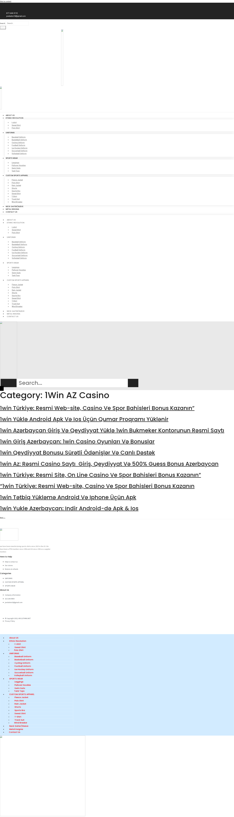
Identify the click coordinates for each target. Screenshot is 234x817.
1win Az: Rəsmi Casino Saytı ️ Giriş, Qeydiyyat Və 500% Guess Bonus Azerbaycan (109, 464)
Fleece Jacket (17, 180)
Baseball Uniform (19, 137)
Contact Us (11, 212)
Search (2, 23)
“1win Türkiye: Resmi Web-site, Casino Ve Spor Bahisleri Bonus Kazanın (97, 486)
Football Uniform (18, 145)
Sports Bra (16, 191)
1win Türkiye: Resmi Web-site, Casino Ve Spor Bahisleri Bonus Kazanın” (97, 408)
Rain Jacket (16, 185)
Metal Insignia (12, 209)
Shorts (14, 188)
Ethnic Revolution (14, 118)
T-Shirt (14, 196)
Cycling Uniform (18, 143)
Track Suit (16, 199)
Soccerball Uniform (19, 151)
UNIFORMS (10, 132)
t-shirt (14, 122)
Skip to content (5, 1)
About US (10, 115)
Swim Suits (16, 168)
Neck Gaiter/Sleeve (14, 206)
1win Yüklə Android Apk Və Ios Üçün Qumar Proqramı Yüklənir (84, 419)
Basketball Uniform (19, 140)
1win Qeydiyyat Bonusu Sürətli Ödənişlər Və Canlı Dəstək (77, 452)
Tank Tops (16, 171)
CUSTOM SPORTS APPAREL (17, 175)
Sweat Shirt (16, 125)
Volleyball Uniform (19, 154)
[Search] (3, 27)
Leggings (15, 163)
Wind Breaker (17, 202)
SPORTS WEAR (12, 158)
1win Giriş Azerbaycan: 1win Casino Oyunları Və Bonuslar (77, 441)
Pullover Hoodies (19, 165)
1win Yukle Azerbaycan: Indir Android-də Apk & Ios (69, 508)
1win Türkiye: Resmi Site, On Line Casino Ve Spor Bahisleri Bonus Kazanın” (100, 475)
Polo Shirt (16, 128)
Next (2, 517)
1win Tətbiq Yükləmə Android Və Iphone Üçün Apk (68, 497)
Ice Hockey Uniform (19, 148)
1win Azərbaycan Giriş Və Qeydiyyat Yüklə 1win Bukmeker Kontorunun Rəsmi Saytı (112, 430)
